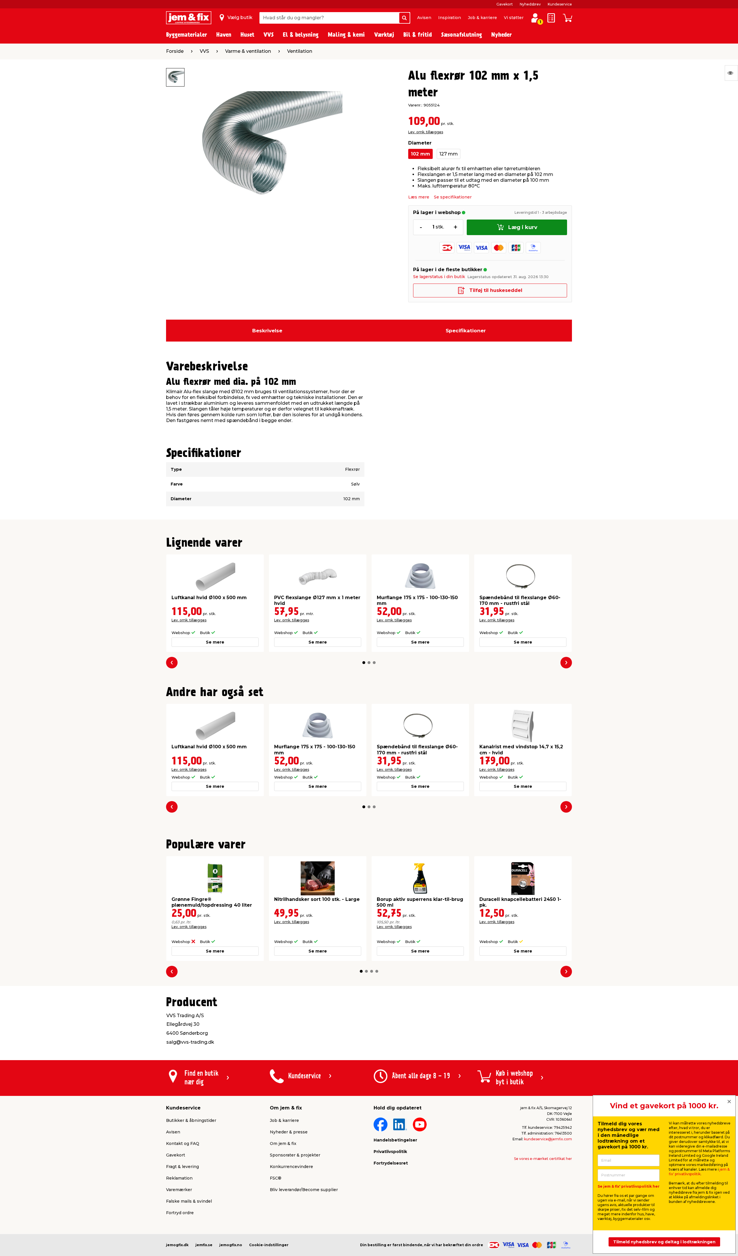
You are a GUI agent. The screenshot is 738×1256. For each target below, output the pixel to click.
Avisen (424, 17)
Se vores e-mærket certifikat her (543, 1158)
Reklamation (179, 1178)
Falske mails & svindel (189, 1201)
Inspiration (449, 17)
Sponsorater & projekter (295, 1155)
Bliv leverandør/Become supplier (304, 1189)
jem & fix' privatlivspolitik (699, 1171)
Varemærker (179, 1189)
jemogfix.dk (177, 1245)
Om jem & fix (283, 1143)
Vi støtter (514, 17)
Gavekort (504, 4)
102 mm (420, 154)
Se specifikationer (453, 197)
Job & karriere (482, 17)
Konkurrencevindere (291, 1166)
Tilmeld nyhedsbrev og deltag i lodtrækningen (664, 1241)
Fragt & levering (182, 1166)
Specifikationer (466, 330)
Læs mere (418, 197)
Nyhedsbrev (530, 4)
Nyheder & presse (289, 1132)
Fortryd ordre (180, 1212)
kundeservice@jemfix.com (548, 1139)
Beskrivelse (267, 330)
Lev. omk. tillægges (425, 132)
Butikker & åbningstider (191, 1120)
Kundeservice (560, 4)
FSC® (275, 1178)
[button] (363, 662)
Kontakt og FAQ (182, 1143)
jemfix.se (203, 1245)
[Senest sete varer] (731, 73)
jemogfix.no (230, 1245)
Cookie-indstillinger (269, 1245)
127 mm (448, 154)
